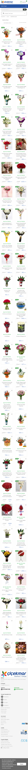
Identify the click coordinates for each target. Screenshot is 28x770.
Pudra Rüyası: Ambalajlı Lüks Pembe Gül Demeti (7, 178)
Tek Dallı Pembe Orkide (7, 634)
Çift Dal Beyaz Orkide (21, 634)
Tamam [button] (21, 764)
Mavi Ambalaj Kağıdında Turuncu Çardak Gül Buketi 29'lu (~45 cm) (7, 405)
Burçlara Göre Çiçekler (5, 742)
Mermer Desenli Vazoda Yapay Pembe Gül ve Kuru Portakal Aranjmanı (21, 658)
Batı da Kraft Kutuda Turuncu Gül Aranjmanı (7, 451)
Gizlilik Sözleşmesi (4, 732)
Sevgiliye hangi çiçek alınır (6, 744)
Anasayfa (3, 16)
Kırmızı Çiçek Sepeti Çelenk (21, 521)
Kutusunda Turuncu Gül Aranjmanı (21, 451)
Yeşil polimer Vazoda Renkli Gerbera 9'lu (21, 268)
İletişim (2, 724)
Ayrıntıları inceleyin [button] (6, 768)
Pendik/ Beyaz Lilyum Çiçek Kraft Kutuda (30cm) (21, 383)
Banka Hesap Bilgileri (5, 719)
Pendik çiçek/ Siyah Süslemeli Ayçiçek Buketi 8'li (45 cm (7, 566)
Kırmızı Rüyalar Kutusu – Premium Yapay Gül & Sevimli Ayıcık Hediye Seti (21, 154)
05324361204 (19, 689)
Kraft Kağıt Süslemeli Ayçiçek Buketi (7, 87)
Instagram (6, 705)
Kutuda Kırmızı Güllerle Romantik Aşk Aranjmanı (7, 154)
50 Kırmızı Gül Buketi (7, 314)
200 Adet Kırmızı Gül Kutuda (7, 519)
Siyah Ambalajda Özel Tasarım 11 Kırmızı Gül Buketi (21, 613)
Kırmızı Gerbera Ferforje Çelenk (21, 567)
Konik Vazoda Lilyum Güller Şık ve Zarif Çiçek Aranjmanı (7, 132)
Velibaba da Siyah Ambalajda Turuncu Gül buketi (21, 42)
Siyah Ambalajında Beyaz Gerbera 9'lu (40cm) (7, 613)
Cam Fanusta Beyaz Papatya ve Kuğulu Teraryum (21, 315)
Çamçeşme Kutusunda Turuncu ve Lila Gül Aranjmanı (7, 383)
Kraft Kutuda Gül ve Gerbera (21, 429)
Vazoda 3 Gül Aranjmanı (7, 291)
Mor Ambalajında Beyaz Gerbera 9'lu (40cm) (21, 132)
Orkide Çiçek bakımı (5, 741)
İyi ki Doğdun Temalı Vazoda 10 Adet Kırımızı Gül (7, 359)
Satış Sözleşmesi (4, 734)
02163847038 (6, 689)
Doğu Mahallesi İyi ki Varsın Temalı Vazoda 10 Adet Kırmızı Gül (7, 474)
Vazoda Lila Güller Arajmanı (21, 405)
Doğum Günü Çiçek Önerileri (7, 746)
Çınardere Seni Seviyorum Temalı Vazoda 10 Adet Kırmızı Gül (21, 291)
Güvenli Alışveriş (4, 729)
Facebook (6, 696)
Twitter (5, 699)
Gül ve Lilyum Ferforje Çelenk (7, 590)
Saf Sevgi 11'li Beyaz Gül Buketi (21, 496)
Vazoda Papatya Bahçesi (21, 109)
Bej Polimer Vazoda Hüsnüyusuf (21, 589)
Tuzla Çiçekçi (3, 712)
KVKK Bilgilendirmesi (5, 731)
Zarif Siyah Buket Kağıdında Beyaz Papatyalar (21, 246)
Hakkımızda (3, 717)
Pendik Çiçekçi (4, 709)
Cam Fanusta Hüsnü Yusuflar (21, 360)
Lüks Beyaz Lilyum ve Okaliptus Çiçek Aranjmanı (21, 202)
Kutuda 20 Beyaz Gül (21, 336)
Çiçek (8, 16)
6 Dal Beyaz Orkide (7, 542)
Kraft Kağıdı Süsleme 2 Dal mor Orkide (7, 65)
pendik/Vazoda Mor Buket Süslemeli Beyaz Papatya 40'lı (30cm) (21, 65)
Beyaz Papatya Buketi (7, 657)
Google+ (6, 702)
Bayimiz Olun (3, 722)
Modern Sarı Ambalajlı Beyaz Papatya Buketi (7, 246)
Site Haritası (3, 721)
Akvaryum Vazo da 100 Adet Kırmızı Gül (21, 178)
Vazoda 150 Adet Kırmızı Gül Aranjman (7, 496)
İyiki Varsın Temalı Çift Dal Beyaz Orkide (7, 429)
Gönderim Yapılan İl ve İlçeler (7, 736)
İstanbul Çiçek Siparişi (5, 707)
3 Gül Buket (7, 336)
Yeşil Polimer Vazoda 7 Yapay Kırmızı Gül (21, 473)
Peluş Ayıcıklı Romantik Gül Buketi (7, 268)
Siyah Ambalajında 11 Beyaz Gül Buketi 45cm (7, 224)
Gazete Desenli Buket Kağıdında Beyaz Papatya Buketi (21, 224)
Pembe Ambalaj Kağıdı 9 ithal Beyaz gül (21, 87)
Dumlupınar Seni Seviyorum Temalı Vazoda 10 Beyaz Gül (21, 543)
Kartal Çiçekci (3, 711)
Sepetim (24, 2)
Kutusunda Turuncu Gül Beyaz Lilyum (7, 42)
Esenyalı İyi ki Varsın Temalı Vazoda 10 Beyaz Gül (7, 109)
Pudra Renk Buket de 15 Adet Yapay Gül (7, 201)
